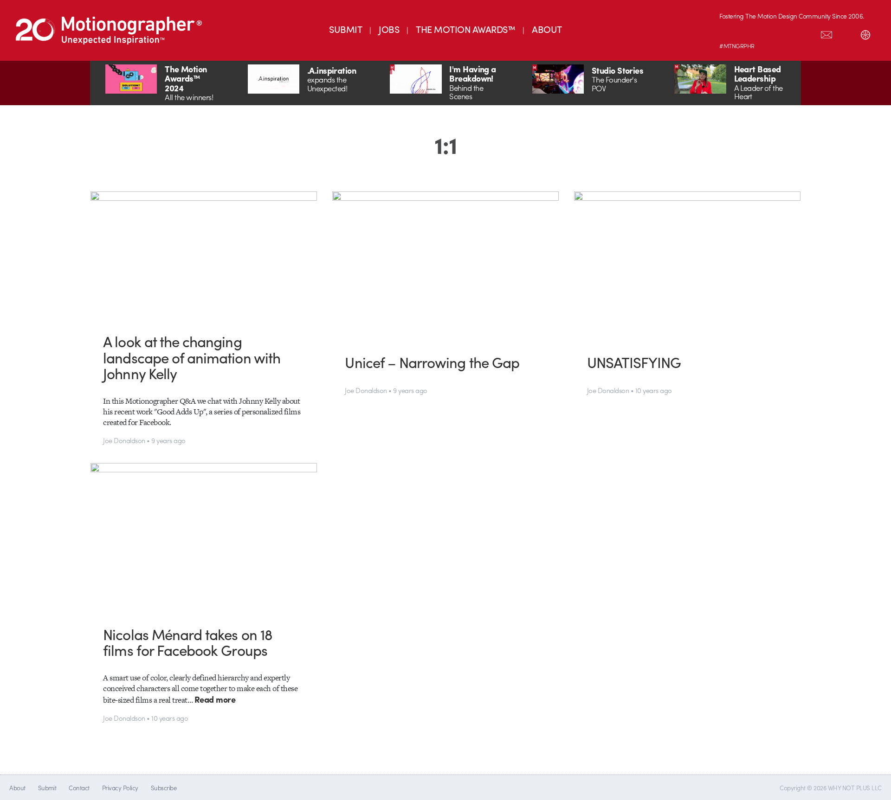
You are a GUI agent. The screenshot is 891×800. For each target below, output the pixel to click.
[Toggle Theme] (865, 33)
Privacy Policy (120, 788)
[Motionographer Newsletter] (826, 33)
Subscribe (163, 788)
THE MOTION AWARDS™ (465, 29)
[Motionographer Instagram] (729, 33)
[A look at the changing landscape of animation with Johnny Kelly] (203, 255)
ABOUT (547, 29)
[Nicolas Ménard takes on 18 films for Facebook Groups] (203, 537)
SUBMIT (345, 29)
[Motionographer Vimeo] (768, 33)
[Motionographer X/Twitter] (807, 33)
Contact (79, 788)
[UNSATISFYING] (687, 265)
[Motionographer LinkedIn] (748, 33)
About (17, 788)
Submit (47, 788)
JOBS (389, 29)
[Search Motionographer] (846, 33)
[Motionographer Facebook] (787, 33)
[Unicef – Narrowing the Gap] (445, 265)
